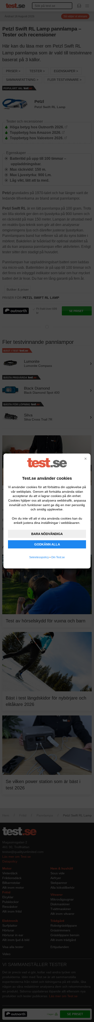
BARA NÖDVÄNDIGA (47, 534)
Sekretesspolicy (39, 557)
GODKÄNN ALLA (47, 544)
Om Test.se (58, 557)
